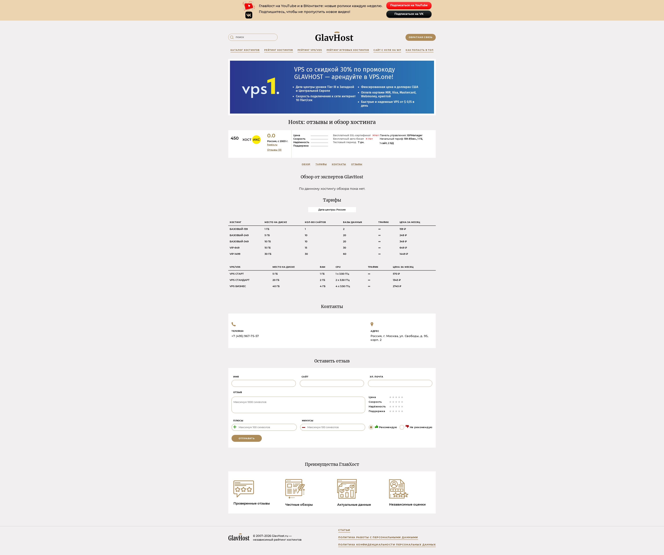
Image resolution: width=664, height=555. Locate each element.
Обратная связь (421, 37)
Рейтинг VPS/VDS (310, 50)
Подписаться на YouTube (409, 5)
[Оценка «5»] (402, 397)
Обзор (306, 164)
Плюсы (238, 420)
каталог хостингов (245, 50)
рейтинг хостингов (278, 50)
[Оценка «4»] (399, 397)
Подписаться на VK (408, 14)
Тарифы (321, 164)
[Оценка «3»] (396, 397)
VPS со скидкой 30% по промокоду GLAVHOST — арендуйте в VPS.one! (344, 73)
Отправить (247, 438)
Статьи (344, 530)
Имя (236, 376)
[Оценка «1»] (390, 397)
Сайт (305, 376)
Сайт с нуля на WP (387, 50)
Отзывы (356, 164)
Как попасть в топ (419, 50)
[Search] (232, 37)
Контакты (339, 164)
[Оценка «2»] (393, 397)
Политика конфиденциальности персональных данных (387, 544)
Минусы (307, 420)
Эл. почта (376, 376)
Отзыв (237, 392)
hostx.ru (272, 144)
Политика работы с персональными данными (378, 537)
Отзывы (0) (274, 149)
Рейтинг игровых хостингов (348, 50)
